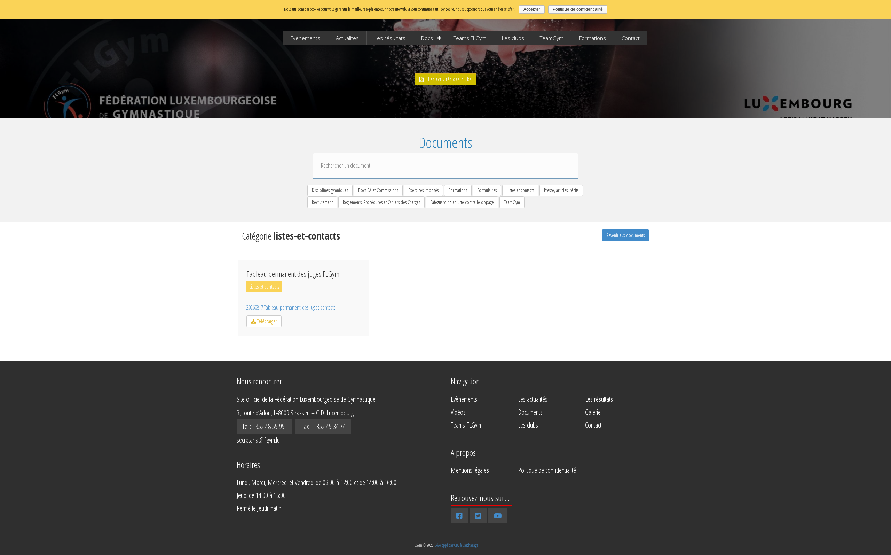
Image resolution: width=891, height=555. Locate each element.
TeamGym (551, 37)
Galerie (593, 412)
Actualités (347, 37)
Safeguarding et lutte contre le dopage (462, 202)
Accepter (531, 9)
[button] (445, 79)
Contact (631, 37)
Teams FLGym (470, 37)
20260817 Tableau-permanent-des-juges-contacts (290, 307)
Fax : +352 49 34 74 (323, 426)
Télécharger (266, 321)
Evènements (305, 37)
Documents (530, 412)
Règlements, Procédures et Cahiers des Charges (381, 202)
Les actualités (532, 399)
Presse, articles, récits (561, 190)
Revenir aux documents (625, 235)
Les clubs (513, 37)
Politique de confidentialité (547, 470)
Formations (592, 37)
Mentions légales (470, 470)
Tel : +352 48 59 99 (264, 426)
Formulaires (487, 190)
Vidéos (458, 412)
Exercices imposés (423, 190)
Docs (427, 37)
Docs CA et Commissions (378, 190)
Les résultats (389, 37)
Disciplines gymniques (330, 190)
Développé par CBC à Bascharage (456, 545)
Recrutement (322, 202)
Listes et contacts (520, 190)
